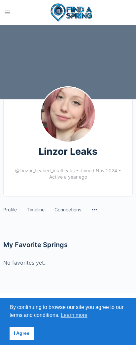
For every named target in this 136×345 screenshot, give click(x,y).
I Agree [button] (21, 333)
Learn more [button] (74, 315)
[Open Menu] (7, 12)
